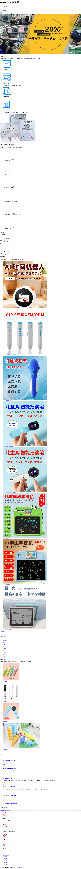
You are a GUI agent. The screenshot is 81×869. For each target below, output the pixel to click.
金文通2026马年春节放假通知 (9, 760)
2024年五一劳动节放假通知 (9, 786)
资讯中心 (4, 8)
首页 (3, 5)
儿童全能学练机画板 (7, 538)
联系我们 (4, 10)
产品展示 (4, 7)
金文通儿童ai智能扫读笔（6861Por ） (10, 492)
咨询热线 (2, 810)
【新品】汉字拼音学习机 (7, 629)
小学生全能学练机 (6, 584)
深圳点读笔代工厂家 (7, 778)
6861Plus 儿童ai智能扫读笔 (8, 446)
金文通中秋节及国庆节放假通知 (10, 768)
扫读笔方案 (5, 860)
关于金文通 (5, 6)
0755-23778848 (7, 810)
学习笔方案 (5, 862)
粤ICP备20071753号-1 (21, 867)
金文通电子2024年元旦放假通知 (10, 803)
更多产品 (2, 631)
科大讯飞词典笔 (6, 855)
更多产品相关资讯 (3, 807)
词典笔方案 (5, 858)
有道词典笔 (5, 856)
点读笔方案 (5, 864)
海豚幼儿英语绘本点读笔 (7, 400)
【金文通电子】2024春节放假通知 (10, 795)
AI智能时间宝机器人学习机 (8, 309)
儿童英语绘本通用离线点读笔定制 (9, 354)
